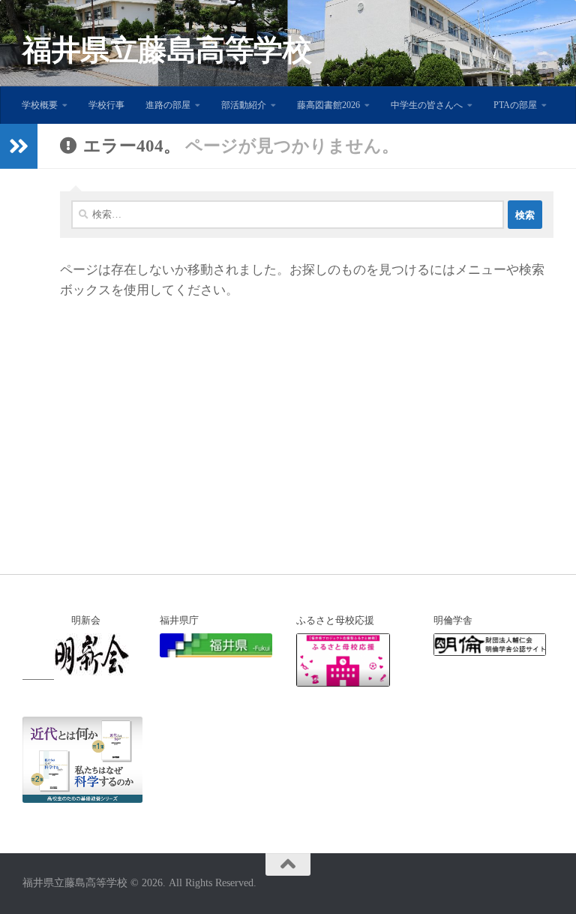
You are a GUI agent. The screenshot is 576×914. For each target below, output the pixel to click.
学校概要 (40, 105)
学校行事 (106, 105)
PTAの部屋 (515, 105)
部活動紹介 (243, 105)
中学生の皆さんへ (427, 105)
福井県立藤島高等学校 (166, 50)
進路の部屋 (168, 105)
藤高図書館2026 (328, 105)
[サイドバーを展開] (19, 146)
